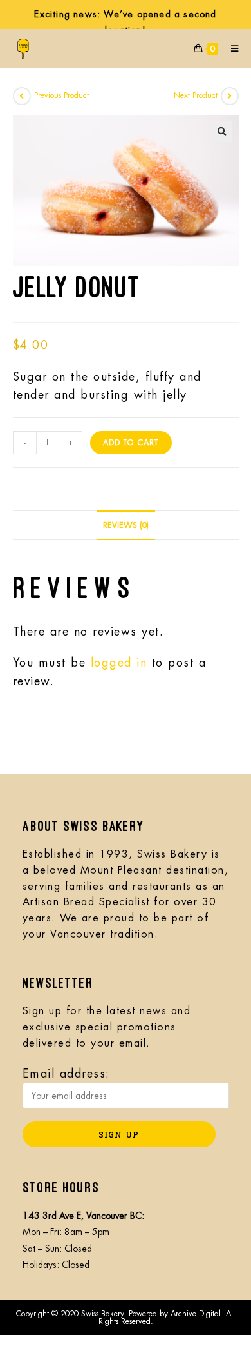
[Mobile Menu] (230, 49)
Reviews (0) (126, 525)
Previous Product (61, 95)
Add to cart (131, 442)
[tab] (126, 525)
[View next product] (230, 96)
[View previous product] (22, 96)
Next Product (196, 95)
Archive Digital (196, 1314)
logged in (119, 662)
